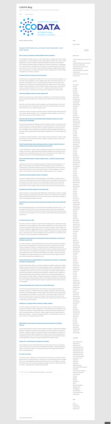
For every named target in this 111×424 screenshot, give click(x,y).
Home (20, 14)
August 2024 (75, 128)
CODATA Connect (77, 345)
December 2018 (76, 245)
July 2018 (75, 254)
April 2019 (75, 238)
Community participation (78, 356)
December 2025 (76, 99)
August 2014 (75, 316)
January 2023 (76, 159)
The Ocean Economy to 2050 (26, 220)
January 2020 (76, 222)
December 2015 (76, 296)
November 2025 (76, 101)
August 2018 (75, 253)
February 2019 (76, 242)
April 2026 (75, 92)
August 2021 (75, 187)
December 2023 (76, 140)
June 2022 (75, 171)
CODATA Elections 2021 (78, 350)
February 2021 (76, 198)
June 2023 (75, 151)
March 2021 (75, 197)
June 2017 (75, 274)
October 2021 (76, 184)
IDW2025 (75, 379)
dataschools (75, 359)
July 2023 (75, 149)
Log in (74, 403)
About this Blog (29, 14)
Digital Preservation (77, 365)
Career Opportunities (77, 341)
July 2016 (75, 291)
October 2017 (76, 267)
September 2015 (76, 301)
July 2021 (75, 189)
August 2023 (75, 148)
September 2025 (76, 104)
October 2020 (76, 206)
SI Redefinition (76, 388)
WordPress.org (76, 408)
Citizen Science (76, 343)
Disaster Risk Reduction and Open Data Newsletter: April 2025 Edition (41, 49)
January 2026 (76, 97)
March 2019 (75, 240)
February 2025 (76, 117)
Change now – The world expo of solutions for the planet (34, 341)
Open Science (76, 381)
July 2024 (75, 130)
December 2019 (76, 224)
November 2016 (76, 283)
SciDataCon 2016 (76, 387)
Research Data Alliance (78, 385)
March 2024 (75, 137)
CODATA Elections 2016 (78, 347)
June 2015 (75, 307)
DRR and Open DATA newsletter (37, 372)
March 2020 (75, 218)
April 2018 (75, 260)
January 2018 (76, 263)
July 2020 (75, 211)
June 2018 (75, 256)
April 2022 (75, 175)
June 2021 (75, 191)
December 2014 (76, 311)
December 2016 (76, 282)
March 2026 (75, 93)
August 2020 (75, 209)
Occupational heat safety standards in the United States (33, 189)
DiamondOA (75, 363)
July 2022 (75, 169)
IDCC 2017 (75, 376)
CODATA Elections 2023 (78, 352)
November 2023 (76, 142)
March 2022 (75, 177)
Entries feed (75, 405)
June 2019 (75, 235)
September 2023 (76, 146)
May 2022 (75, 173)
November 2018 (76, 247)
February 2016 (76, 292)
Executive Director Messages (79, 370)
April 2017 (75, 278)
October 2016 (76, 285)
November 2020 (76, 204)
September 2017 (76, 269)
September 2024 (76, 126)
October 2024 (76, 124)
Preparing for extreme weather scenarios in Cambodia (33, 175)
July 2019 (75, 233)
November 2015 (76, 298)
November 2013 (76, 329)
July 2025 (75, 108)
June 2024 (75, 131)
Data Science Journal (77, 358)
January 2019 (76, 244)
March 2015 (75, 309)
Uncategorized (76, 394)
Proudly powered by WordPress (25, 417)
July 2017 (75, 273)
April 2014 (75, 321)
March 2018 (75, 262)
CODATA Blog (25, 7)
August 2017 (75, 271)
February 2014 (76, 325)
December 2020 (76, 202)
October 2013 (76, 330)
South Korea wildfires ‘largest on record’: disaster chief (33, 93)
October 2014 (76, 314)
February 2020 (76, 220)
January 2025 (76, 119)
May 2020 (75, 215)
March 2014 (75, 323)
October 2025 (76, 102)
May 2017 (75, 276)
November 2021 (76, 182)
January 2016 (76, 294)
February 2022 (76, 178)
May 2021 (75, 193)
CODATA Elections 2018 (78, 349)
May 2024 (75, 133)
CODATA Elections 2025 (78, 354)
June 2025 (75, 110)
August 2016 (75, 289)
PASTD (74, 383)
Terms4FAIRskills (76, 390)
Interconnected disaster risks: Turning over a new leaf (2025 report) (36, 285)
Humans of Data (76, 374)
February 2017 (76, 280)
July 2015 (75, 305)
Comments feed (76, 406)
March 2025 (75, 115)
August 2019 (75, 231)
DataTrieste (75, 361)
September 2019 (76, 229)
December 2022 (76, 160)
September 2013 (76, 332)
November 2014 (76, 312)
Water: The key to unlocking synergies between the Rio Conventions (37, 55)
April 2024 (75, 135)
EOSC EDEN (75, 368)
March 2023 (75, 155)
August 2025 (75, 106)
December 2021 (76, 180)
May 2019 (75, 236)
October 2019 (76, 227)
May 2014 (75, 320)
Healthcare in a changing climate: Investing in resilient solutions (36, 303)
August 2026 (75, 84)
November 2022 (76, 162)
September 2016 (76, 287)
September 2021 (76, 186)
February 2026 (76, 95)
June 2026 (75, 88)
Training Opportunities (78, 392)
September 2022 (76, 166)
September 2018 (76, 251)
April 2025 (75, 113)
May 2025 (75, 111)
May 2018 (75, 258)
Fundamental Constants (78, 372)
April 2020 (75, 216)
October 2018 (76, 249)
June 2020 (75, 213)
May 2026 (75, 90)
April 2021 (75, 195)
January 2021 (76, 200)
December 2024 (76, 121)
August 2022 (75, 168)
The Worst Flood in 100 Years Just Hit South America (33, 75)
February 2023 (76, 157)
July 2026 (75, 86)
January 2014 (76, 327)
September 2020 (76, 207)
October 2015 (76, 300)
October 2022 (76, 164)
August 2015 (75, 303)
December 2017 (76, 265)
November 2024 (76, 122)
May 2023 (75, 153)
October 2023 (76, 144)
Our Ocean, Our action (25, 354)
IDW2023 (75, 377)
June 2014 (75, 318)
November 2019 (76, 225)
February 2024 (76, 139)
